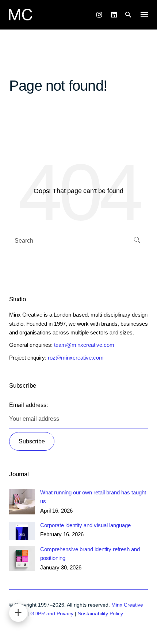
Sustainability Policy (100, 613)
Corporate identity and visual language (85, 525)
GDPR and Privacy (51, 613)
